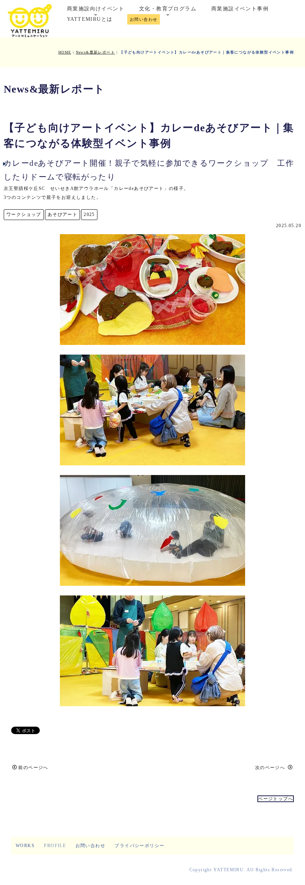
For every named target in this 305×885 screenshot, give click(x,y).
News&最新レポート (95, 52)
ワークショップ (23, 214)
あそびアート (62, 214)
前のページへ (33, 767)
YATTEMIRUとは (89, 19)
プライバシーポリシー (139, 845)
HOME (64, 52)
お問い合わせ (143, 19)
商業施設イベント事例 (240, 9)
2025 (89, 214)
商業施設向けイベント (95, 9)
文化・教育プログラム (167, 9)
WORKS (25, 845)
